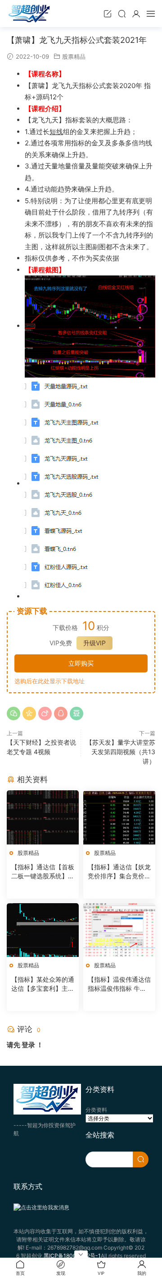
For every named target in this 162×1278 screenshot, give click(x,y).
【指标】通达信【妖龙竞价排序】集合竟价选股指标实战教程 (119, 872)
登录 (28, 1044)
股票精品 (74, 56)
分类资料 (96, 1109)
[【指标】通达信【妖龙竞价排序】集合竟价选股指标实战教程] (119, 817)
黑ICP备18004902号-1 (72, 1255)
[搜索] (121, 13)
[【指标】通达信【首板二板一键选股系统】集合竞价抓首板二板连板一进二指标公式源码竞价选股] (43, 817)
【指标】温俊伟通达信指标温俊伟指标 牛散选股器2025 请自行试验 (119, 984)
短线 (56, 131)
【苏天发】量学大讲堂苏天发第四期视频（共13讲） (120, 751)
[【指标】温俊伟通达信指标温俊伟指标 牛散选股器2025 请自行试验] (119, 930)
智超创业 (29, 13)
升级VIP (94, 643)
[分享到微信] (13, 713)
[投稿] (107, 13)
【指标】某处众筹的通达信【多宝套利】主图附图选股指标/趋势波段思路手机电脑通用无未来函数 (42, 984)
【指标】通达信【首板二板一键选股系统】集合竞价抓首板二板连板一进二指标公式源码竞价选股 (42, 872)
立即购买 (81, 663)
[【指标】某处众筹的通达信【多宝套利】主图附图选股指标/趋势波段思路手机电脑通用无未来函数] (43, 930)
